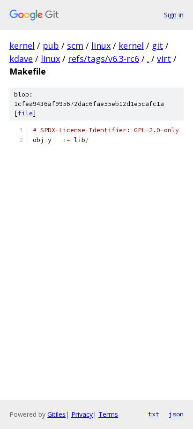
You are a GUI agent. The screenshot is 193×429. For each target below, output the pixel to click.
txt (153, 414)
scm (75, 45)
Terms (108, 414)
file (25, 113)
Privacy (82, 414)
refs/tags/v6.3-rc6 (103, 58)
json (176, 414)
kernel (22, 45)
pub (51, 45)
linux (101, 45)
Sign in (174, 14)
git (157, 45)
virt (164, 58)
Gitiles (56, 414)
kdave (21, 58)
